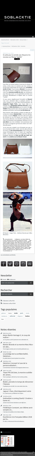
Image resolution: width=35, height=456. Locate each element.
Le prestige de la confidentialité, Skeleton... (15, 355)
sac (15, 241)
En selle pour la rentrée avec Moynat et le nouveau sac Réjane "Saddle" (16, 56)
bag (18, 241)
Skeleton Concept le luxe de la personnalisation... (15, 364)
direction (12, 246)
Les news (23, 239)
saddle (8, 242)
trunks (26, 244)
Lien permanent (8, 239)
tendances (4, 316)
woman (25, 241)
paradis (12, 242)
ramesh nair (23, 245)
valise (16, 242)
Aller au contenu (5, 1)
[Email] (29, 263)
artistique (5, 246)
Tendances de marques (12, 240)
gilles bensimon (19, 249)
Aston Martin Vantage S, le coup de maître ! (16, 336)
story (19, 245)
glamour (3, 313)
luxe (4, 245)
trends (27, 313)
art (8, 246)
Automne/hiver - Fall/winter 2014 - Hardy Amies (14, 40)
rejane (4, 242)
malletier (12, 244)
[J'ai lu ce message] (33, 452)
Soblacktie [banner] (17, 18)
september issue (18, 248)
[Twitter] (10, 263)
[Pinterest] (16, 263)
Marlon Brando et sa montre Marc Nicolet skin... (18, 345)
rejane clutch (26, 242)
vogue (25, 247)
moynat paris (10, 241)
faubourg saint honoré (20, 246)
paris (21, 313)
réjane (29, 241)
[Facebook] (3, 263)
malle (28, 246)
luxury (7, 245)
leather (13, 247)
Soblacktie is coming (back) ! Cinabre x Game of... (17, 399)
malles (4, 247)
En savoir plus (10, 454)
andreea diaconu (11, 249)
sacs (16, 244)
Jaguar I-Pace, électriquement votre (17, 391)
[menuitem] (14, 40)
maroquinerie (21, 244)
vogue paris (11, 248)
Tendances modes (22, 240)
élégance (9, 247)
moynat (5, 241)
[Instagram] (23, 263)
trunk (29, 244)
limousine (20, 242)
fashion (27, 316)
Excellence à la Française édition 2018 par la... (17, 418)
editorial (12, 316)
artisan (22, 247)
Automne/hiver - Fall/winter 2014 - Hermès (13, 46)
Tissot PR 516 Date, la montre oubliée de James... (17, 373)
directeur (29, 245)
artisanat (18, 247)
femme (21, 241)
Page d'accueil (5, 43)
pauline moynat (13, 245)
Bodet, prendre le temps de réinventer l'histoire (18, 383)
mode (16, 313)
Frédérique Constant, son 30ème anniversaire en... (18, 408)
